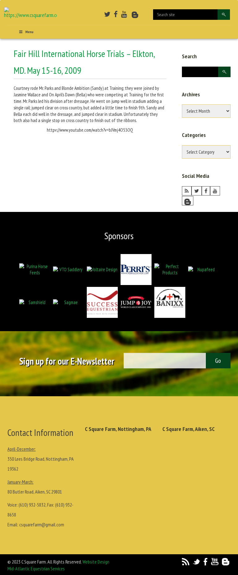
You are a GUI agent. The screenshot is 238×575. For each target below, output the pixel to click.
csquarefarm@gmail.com (41, 524)
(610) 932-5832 (32, 505)
